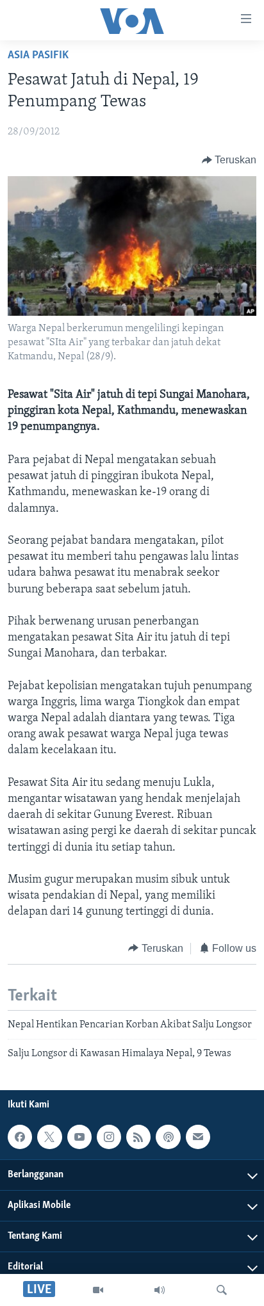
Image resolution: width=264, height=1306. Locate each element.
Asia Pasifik (38, 55)
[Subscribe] (198, 1137)
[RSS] (138, 1137)
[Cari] (221, 1290)
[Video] (98, 1290)
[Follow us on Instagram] (109, 1137)
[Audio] (159, 1290)
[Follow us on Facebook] (20, 1137)
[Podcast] (168, 1137)
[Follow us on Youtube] (79, 1137)
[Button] (229, 160)
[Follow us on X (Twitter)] (49, 1137)
